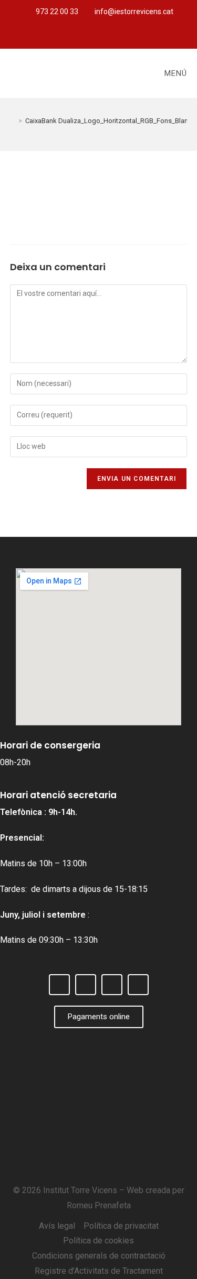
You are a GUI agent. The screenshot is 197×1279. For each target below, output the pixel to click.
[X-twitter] (89, 36)
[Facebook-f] (72, 36)
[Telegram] (124, 36)
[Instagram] (107, 36)
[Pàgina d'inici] (12, 121)
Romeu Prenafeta (99, 1205)
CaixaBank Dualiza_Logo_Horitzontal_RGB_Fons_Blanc (108, 121)
